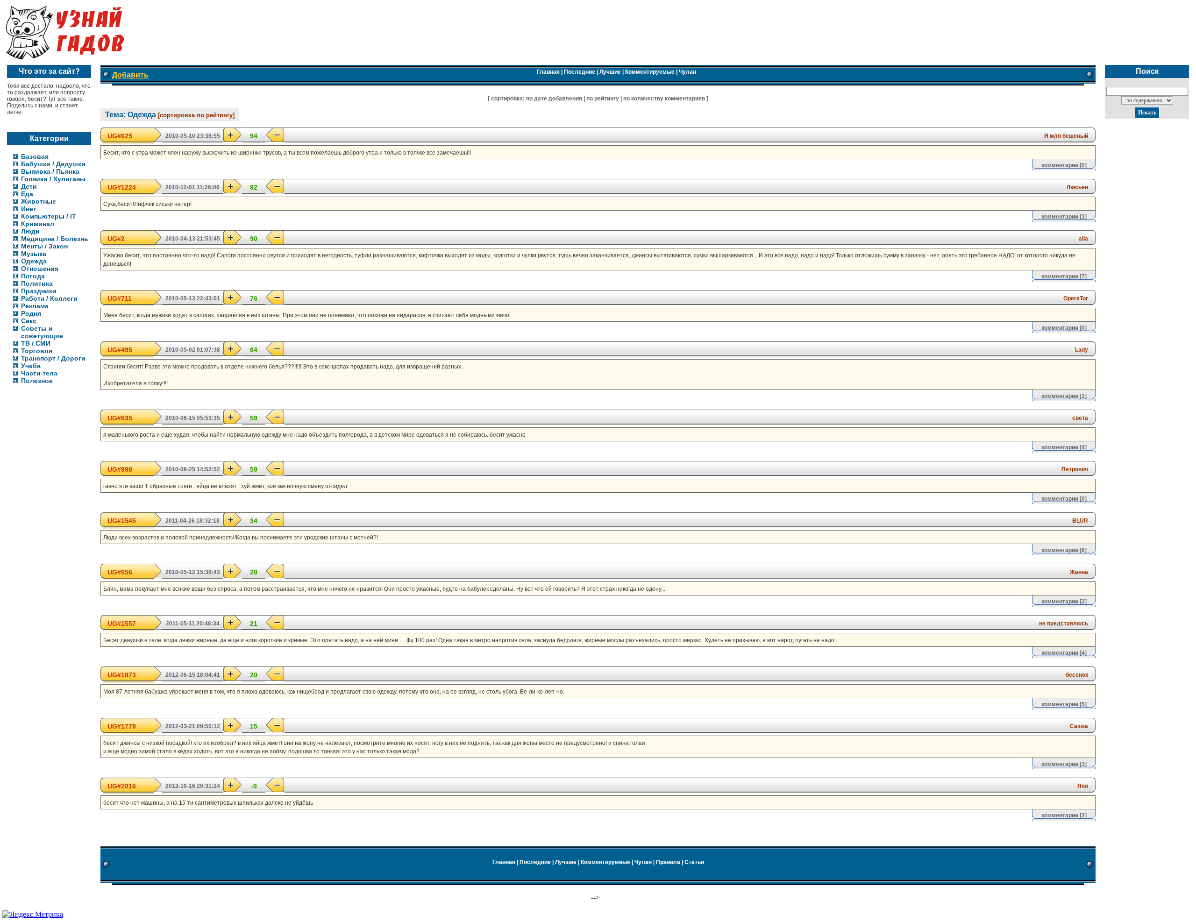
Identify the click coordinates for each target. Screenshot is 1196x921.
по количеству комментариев (664, 98)
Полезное (37, 380)
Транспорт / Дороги (53, 358)
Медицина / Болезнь (54, 238)
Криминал (37, 223)
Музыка (33, 253)
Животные (38, 201)
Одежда (34, 261)
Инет (28, 209)
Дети (29, 186)
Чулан (687, 72)
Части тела (39, 373)
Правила (668, 862)
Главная (548, 72)
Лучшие (610, 72)
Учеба (31, 365)
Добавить (130, 75)
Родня (31, 313)
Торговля (36, 350)
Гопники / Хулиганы (53, 179)
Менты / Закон (44, 246)
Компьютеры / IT (48, 216)
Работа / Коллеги (49, 298)
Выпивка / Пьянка (50, 171)
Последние (579, 72)
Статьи (694, 862)
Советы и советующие (42, 332)
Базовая (35, 156)
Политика (37, 283)
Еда (27, 194)
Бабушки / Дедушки (53, 164)
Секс (28, 321)
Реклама (35, 306)
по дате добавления (554, 98)
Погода (33, 276)
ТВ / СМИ (35, 343)
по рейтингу (602, 98)
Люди (30, 231)
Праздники (39, 291)
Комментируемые (650, 72)
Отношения (39, 268)
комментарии (1059, 165)
